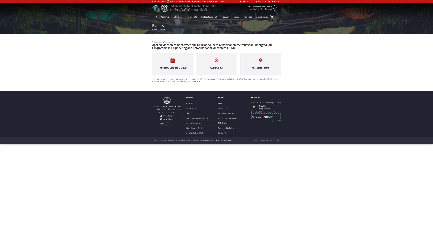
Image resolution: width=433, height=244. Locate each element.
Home (154, 29)
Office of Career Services (194, 128)
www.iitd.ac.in (168, 119)
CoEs (195, 108)
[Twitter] (240, 0)
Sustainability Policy (226, 128)
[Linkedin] (244, 0)
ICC (216, 1)
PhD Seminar (223, 123)
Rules (220, 103)
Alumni (236, 16)
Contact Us (222, 132)
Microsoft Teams (260, 68)
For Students (192, 16)
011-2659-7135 (168, 112)
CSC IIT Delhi (275, 140)
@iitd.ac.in (168, 115)
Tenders (172, 1)
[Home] (156, 17)
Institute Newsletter (226, 113)
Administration (262, 16)
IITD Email (277, 2)
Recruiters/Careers (199, 1)
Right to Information (193, 123)
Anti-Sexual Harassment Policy (197, 118)
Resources (248, 16)
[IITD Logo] (165, 8)
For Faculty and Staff (209, 16)
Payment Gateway (184, 1)
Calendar (163, 1)
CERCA (279, 121)
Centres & (189, 108)
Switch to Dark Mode (195, 132)
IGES (210, 1)
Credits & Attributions (206, 140)
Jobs (154, 1)
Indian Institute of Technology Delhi (259, 7)
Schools (188, 113)
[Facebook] (248, 0)
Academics (165, 16)
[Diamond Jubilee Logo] (156, 8)
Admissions (178, 16)
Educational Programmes (227, 118)
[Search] (272, 17)
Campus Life (223, 108)
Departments (190, 103)
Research (225, 16)
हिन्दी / (259, 2)
